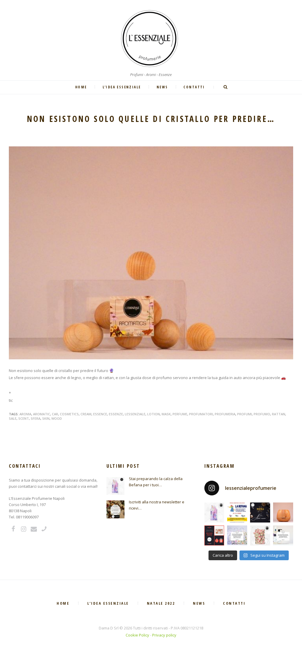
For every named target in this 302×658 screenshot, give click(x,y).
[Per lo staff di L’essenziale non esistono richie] (237, 535)
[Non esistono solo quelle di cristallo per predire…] (151, 252)
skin (46, 418)
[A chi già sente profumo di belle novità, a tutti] (260, 512)
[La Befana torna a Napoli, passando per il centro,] (237, 512)
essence (100, 414)
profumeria (225, 414)
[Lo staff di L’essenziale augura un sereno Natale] (214, 535)
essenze (116, 414)
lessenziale (135, 414)
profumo (262, 414)
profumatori (201, 414)
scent (23, 418)
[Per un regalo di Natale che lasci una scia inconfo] (260, 535)
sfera (35, 418)
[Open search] (226, 87)
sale (13, 418)
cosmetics (69, 414)
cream (86, 414)
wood (56, 418)
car (55, 414)
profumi (244, 414)
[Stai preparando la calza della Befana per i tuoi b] (214, 512)
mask (166, 414)
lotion (153, 414)
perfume (180, 414)
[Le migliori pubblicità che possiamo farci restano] (283, 535)
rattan (278, 414)
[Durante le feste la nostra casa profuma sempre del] (283, 512)
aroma (25, 414)
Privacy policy (164, 635)
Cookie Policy (137, 635)
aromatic (41, 414)
